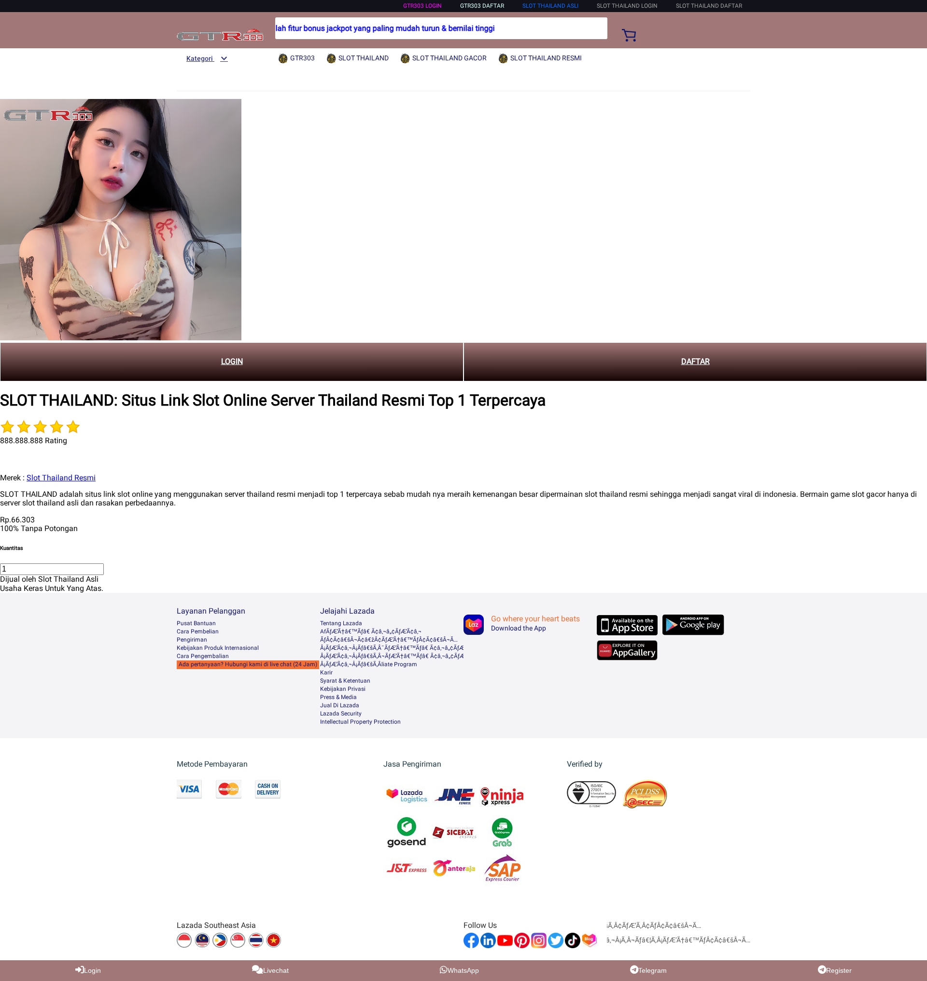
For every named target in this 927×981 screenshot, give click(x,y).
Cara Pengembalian (203, 656)
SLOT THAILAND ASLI (550, 5)
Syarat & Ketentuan (345, 680)
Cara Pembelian (198, 631)
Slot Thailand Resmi (61, 477)
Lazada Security (341, 713)
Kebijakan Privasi (342, 689)
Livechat (276, 970)
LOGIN (232, 361)
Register (839, 970)
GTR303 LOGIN (422, 5)
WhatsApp (463, 970)
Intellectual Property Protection (360, 721)
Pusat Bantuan (196, 623)
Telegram (652, 970)
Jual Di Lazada (339, 705)
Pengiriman (192, 639)
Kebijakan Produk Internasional (218, 648)
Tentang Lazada (341, 623)
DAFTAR (695, 361)
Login (92, 970)
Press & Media (338, 697)
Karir (326, 672)
